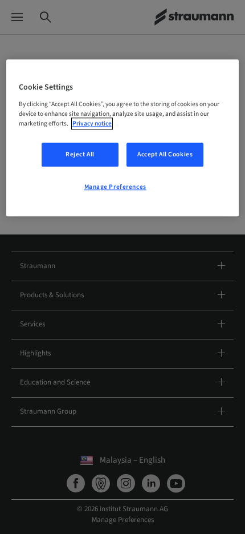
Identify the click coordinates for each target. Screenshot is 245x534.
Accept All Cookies (165, 154)
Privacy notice (92, 123)
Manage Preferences (115, 187)
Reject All (80, 154)
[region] (122, 138)
